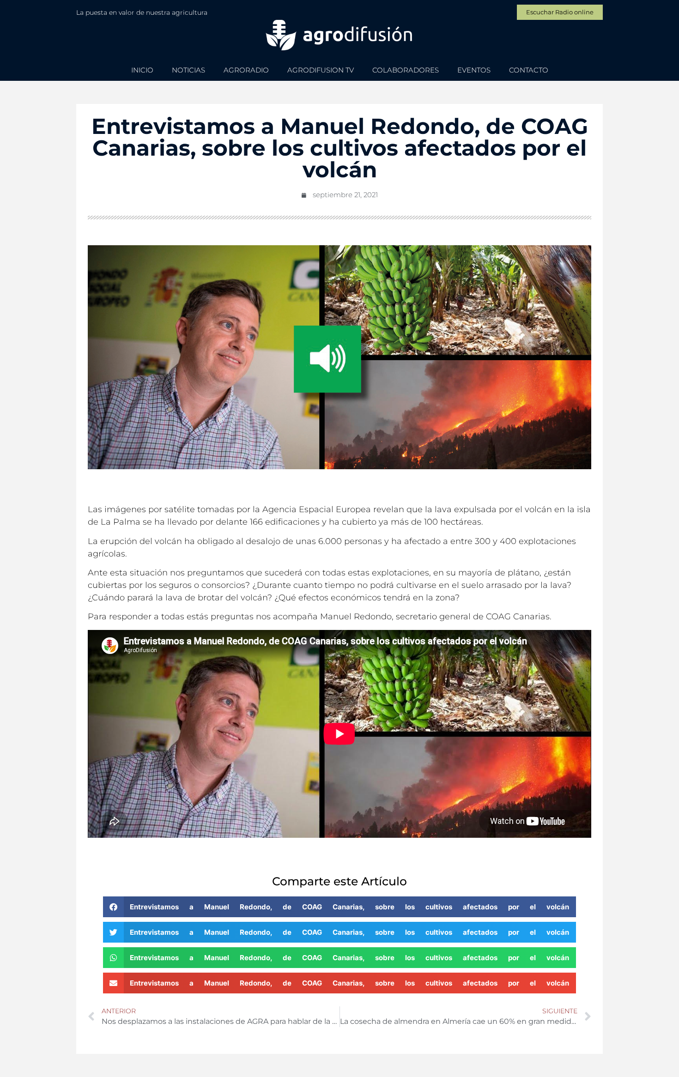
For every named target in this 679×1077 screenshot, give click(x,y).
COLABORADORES (405, 70)
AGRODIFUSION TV (320, 70)
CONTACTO (528, 70)
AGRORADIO (246, 70)
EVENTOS (474, 70)
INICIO (142, 70)
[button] (339, 906)
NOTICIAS (188, 70)
